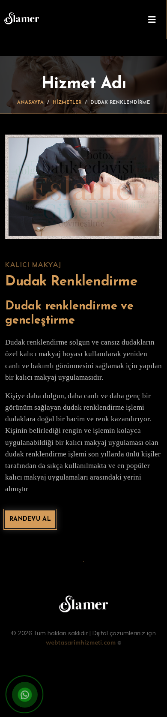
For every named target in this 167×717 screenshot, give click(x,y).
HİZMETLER (67, 102)
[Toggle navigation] (152, 19)
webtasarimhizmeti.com (84, 642)
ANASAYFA (30, 102)
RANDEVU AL (30, 519)
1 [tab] (83, 560)
